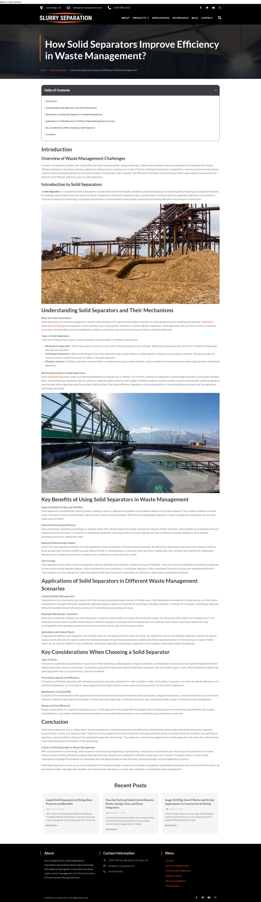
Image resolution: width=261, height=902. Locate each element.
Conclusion (50, 134)
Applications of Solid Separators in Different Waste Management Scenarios (80, 121)
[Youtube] (213, 7)
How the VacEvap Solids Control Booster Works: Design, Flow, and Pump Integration (130, 803)
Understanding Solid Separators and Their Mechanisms (71, 108)
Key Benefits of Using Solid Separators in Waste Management (73, 114)
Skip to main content (10, 1)
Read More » (52, 825)
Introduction (51, 101)
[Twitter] (207, 7)
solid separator (51, 191)
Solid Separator (58, 70)
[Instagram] (220, 7)
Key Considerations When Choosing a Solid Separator (70, 128)
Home (43, 70)
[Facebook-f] (201, 7)
